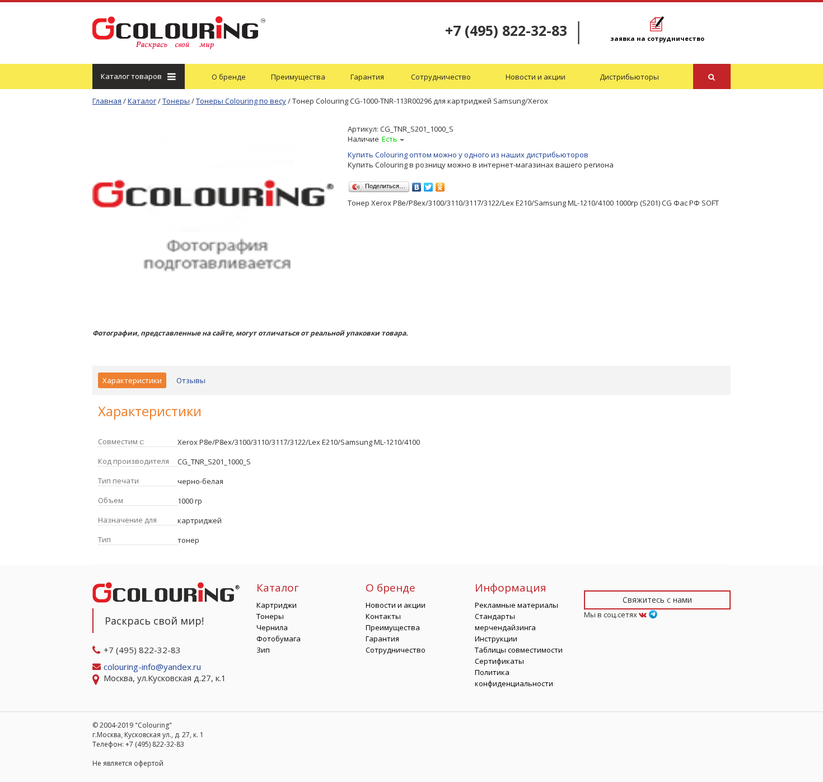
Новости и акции (535, 77)
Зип (263, 650)
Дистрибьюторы (629, 77)
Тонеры (270, 616)
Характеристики (132, 380)
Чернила (272, 627)
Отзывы (190, 380)
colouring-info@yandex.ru (153, 666)
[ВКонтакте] (417, 184)
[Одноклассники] (440, 184)
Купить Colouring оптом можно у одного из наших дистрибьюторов (468, 155)
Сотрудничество (441, 77)
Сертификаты (499, 661)
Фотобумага (278, 639)
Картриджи (276, 605)
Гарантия (367, 77)
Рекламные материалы (516, 605)
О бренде (229, 77)
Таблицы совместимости (519, 650)
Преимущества (298, 77)
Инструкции (496, 639)
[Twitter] (428, 184)
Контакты (383, 616)
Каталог (131, 76)
